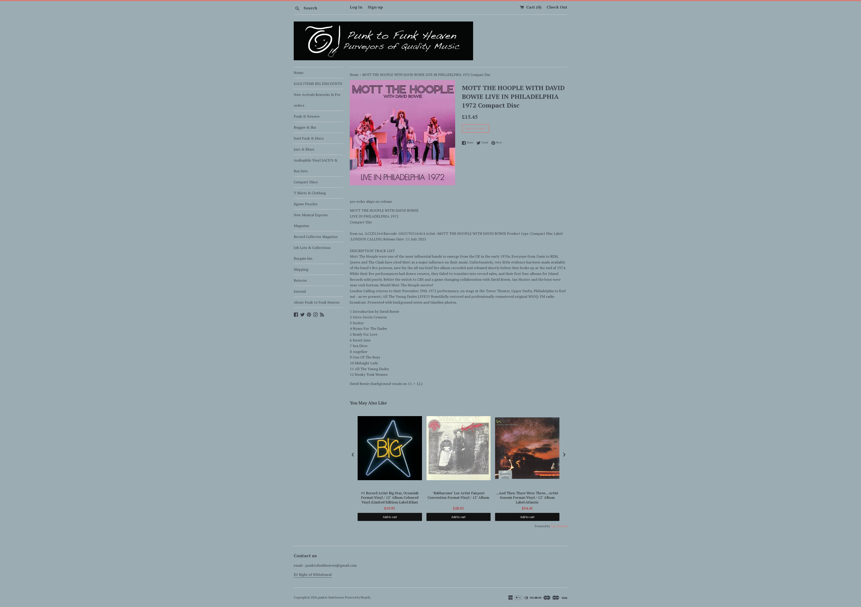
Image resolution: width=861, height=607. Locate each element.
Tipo (554, 526)
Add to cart (390, 517)
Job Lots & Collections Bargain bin (312, 253)
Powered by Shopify (357, 597)
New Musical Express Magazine (311, 220)
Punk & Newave (307, 116)
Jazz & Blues (304, 149)
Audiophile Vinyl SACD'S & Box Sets (315, 165)
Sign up (375, 7)
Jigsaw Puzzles (305, 203)
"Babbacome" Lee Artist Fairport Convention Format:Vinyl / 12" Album (458, 495)
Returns (300, 280)
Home (298, 72)
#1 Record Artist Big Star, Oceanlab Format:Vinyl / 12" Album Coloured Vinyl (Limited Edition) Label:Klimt (390, 498)
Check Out (557, 7)
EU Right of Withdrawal (313, 574)
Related (562, 526)
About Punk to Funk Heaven (316, 302)
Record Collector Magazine (316, 236)
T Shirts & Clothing (310, 192)
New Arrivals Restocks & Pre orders (317, 100)
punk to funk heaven (331, 597)
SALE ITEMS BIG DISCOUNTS (318, 83)
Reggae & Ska (305, 127)
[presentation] (353, 455)
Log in (356, 7)
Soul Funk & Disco (309, 138)
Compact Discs (306, 181)
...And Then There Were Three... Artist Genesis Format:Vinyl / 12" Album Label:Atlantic (527, 498)
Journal (300, 291)
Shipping (301, 269)
